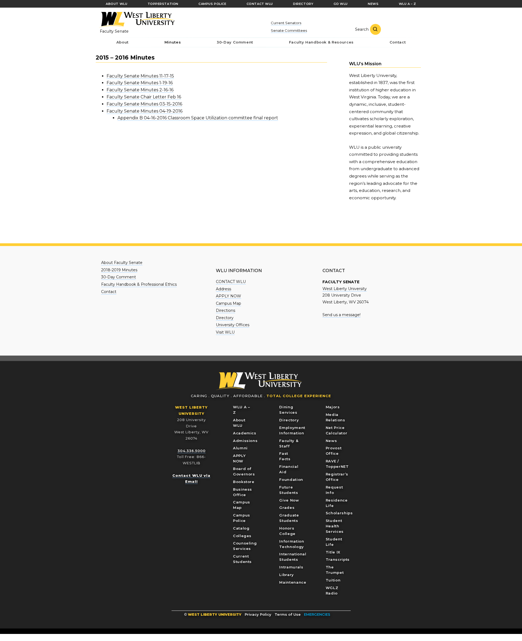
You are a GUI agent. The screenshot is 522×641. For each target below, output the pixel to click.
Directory (225, 317)
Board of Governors (244, 471)
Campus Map (228, 303)
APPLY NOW (228, 296)
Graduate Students (289, 518)
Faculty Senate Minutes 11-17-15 (140, 76)
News (331, 440)
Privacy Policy (258, 614)
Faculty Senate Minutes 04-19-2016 (144, 111)
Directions (225, 310)
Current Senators (286, 23)
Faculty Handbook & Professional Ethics (139, 284)
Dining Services (288, 410)
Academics (244, 433)
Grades (286, 507)
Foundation (291, 479)
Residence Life (337, 503)
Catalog (241, 528)
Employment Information (292, 430)
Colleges (242, 536)
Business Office (242, 492)
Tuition (333, 580)
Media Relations (335, 417)
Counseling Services (245, 546)
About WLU (239, 423)
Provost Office (334, 451)
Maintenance (292, 582)
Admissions (245, 440)
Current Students (242, 559)
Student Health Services (335, 526)
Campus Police (241, 518)
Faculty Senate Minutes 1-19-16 (140, 82)
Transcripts (338, 559)
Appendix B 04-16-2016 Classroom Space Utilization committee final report (197, 117)
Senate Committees (289, 30)
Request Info (334, 490)
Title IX (333, 552)
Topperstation (163, 4)
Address (223, 289)
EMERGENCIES (317, 614)
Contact (108, 291)
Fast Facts (284, 456)
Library (286, 574)
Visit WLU (225, 332)
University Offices (232, 324)
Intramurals (291, 567)
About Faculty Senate (121, 262)
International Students (292, 557)
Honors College (287, 531)
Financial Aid (288, 469)
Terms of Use (288, 614)
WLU (259, 381)
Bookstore (243, 482)
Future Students (288, 490)
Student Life (334, 542)
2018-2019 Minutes (119, 269)
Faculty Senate (114, 31)
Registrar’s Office (337, 477)
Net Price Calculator (336, 430)
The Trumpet (335, 570)
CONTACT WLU (231, 281)
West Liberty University (136, 20)
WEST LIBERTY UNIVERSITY (214, 614)
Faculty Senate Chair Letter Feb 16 (144, 96)
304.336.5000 (192, 451)
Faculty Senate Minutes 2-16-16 (140, 89)
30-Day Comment (118, 277)
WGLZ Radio (332, 590)
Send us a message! (341, 314)
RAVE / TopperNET (337, 464)
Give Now (289, 500)
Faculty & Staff (288, 443)
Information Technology (291, 544)
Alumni (240, 448)
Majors (333, 407)
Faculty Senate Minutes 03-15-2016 (144, 104)
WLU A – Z (241, 410)
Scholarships (339, 513)
